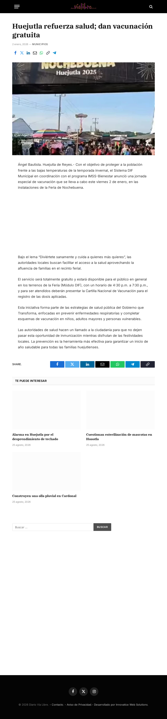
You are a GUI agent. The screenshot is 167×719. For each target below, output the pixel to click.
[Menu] (17, 6)
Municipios (40, 44)
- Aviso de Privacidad (78, 704)
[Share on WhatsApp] (41, 53)
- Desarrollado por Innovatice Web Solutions (120, 704)
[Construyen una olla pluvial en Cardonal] (46, 471)
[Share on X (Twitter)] (22, 53)
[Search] (150, 6)
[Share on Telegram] (54, 53)
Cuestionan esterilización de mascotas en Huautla (119, 436)
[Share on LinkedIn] (28, 53)
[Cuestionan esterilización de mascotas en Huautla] (120, 410)
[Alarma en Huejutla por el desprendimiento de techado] (46, 410)
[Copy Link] (48, 53)
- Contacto (56, 704)
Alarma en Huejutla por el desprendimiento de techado (35, 436)
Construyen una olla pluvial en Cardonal (44, 496)
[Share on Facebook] (15, 53)
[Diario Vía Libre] (83, 6)
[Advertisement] (83, 224)
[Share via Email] (35, 53)
